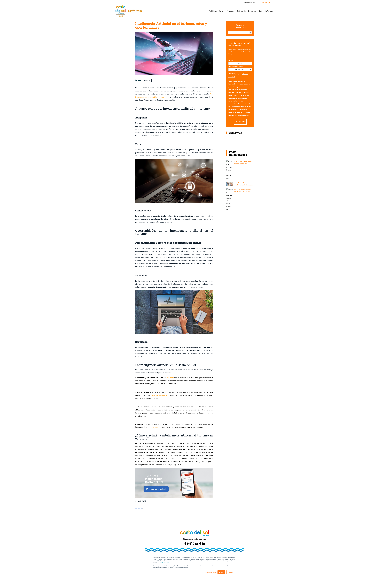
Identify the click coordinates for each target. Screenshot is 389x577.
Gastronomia (241, 11)
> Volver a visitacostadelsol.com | (252, 2)
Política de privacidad (163, 563)
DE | (273, 2)
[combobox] (239, 32)
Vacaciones (230, 11)
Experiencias (252, 11)
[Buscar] (251, 32)
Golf (260, 11)
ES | (266, 2)
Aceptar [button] (221, 572)
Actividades (213, 11)
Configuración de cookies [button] (209, 572)
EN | (269, 2)
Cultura (221, 11)
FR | (271, 2)
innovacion (147, 80)
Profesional (269, 11)
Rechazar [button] (231, 572)
